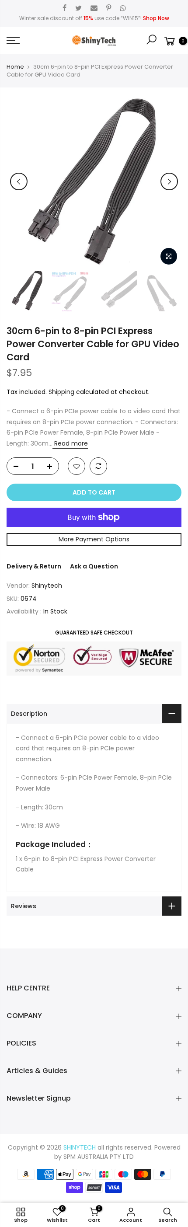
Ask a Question (94, 566)
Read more (70, 443)
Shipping (61, 391)
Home (15, 67)
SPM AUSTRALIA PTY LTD (98, 1156)
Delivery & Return (34, 566)
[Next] (169, 181)
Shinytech (46, 585)
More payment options (94, 539)
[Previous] (19, 181)
